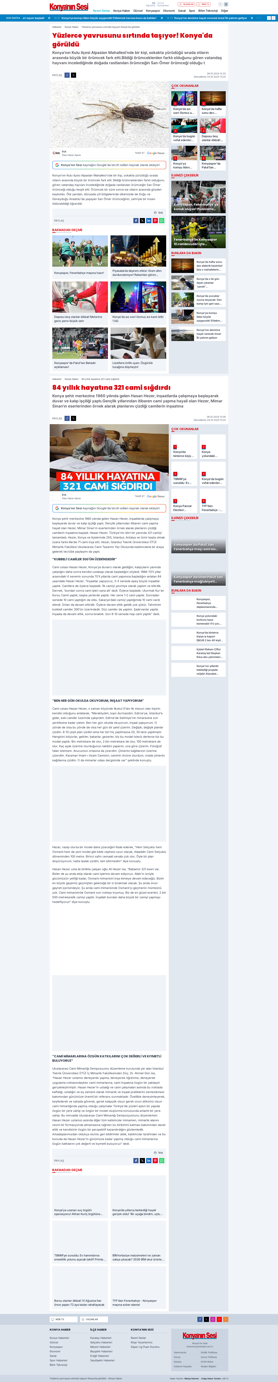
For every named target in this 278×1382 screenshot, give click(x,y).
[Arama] (220, 4)
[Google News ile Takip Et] (155, 153)
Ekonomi (169, 10)
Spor (192, 10)
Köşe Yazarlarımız (142, 1342)
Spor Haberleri (58, 1360)
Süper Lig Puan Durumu (145, 1346)
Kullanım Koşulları (183, 1366)
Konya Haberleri (59, 1337)
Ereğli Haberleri (99, 1355)
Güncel (138, 10)
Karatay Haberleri (100, 1337)
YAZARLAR (188, 4)
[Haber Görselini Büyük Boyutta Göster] (109, 114)
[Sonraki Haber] (273, 18)
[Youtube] (219, 1319)
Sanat (182, 10)
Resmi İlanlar (138, 1337)
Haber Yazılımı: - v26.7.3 (199, 1378)
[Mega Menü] (226, 4)
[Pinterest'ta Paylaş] (155, 220)
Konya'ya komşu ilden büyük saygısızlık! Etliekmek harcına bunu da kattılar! (77, 18)
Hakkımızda (180, 1352)
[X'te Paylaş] (73, 75)
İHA (71, 153)
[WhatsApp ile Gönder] (161, 220)
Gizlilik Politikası (209, 1352)
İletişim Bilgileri (208, 1366)
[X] (206, 1319)
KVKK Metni (207, 1361)
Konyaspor (153, 10)
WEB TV (205, 4)
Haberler (56, 27)
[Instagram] (212, 1319)
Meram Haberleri (100, 1346)
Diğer (224, 10)
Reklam (178, 1361)
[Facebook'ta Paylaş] (67, 75)
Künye (177, 1357)
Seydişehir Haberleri (102, 1360)
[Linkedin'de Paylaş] (148, 220)
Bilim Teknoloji (208, 10)
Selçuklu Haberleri (101, 1342)
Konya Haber (121, 10)
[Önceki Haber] (269, 18)
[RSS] (225, 1319)
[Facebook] (200, 1319)
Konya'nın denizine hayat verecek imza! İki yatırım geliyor (178, 18)
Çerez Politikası (209, 1357)
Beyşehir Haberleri (101, 1351)
